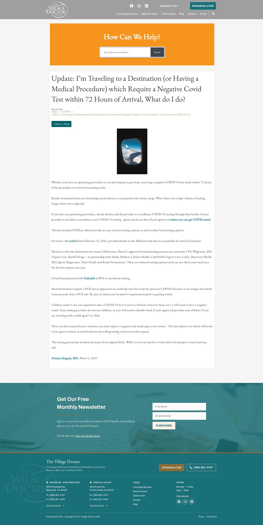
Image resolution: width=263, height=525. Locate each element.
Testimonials (168, 13)
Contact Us (211, 517)
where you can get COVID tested (190, 219)
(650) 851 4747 (169, 6)
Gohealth (89, 278)
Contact (192, 13)
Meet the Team (149, 13)
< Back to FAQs (61, 124)
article (73, 241)
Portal (203, 13)
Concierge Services (127, 13)
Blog (181, 13)
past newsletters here (87, 436)
